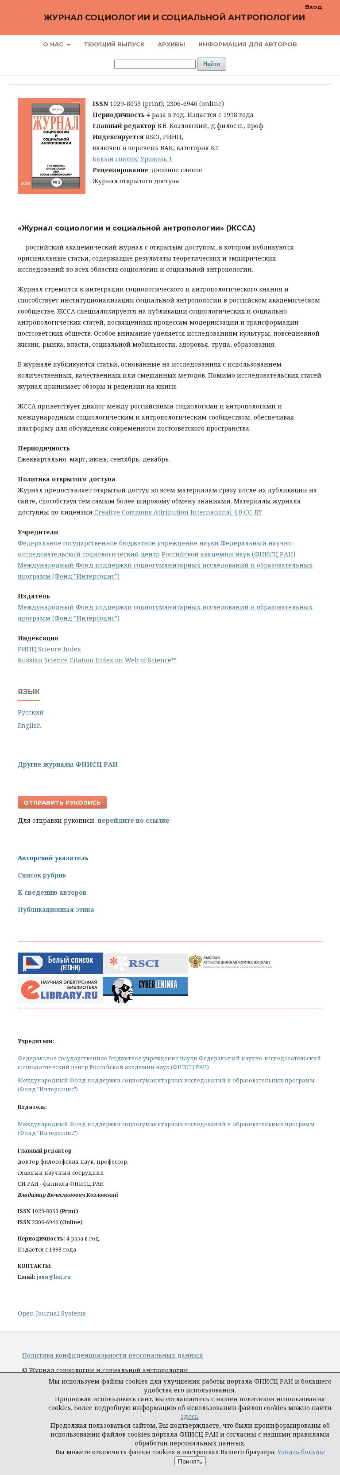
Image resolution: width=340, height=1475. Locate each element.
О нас (54, 44)
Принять (190, 1461)
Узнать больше (301, 1452)
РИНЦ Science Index (49, 649)
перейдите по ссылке (134, 820)
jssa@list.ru (54, 1277)
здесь (189, 1416)
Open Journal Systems (52, 1313)
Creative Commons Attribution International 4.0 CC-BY (178, 512)
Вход (313, 6)
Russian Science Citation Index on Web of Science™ (97, 660)
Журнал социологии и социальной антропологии (174, 18)
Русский (31, 712)
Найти (211, 64)
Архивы (171, 44)
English (29, 725)
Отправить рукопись (62, 802)
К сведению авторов (52, 892)
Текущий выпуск (114, 44)
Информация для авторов (247, 44)
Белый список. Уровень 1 (132, 159)
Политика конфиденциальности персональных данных (112, 1355)
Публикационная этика (56, 909)
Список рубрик (42, 875)
